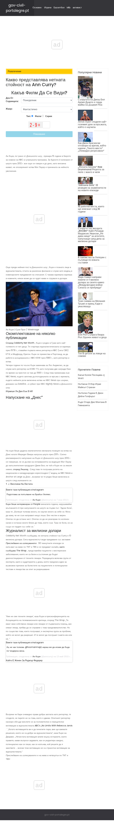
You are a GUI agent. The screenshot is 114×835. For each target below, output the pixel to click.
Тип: (28, 116)
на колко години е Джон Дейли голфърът (90, 394)
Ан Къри (37, 500)
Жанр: (9, 108)
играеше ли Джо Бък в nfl (19, 391)
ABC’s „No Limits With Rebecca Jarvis (53, 725)
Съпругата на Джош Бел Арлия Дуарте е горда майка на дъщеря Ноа (91, 102)
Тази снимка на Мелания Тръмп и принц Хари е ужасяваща (91, 303)
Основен (37, 7)
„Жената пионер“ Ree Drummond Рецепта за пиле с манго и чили (91, 169)
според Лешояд (20, 469)
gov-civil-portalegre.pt (57, 814)
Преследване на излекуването (21, 543)
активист (77, 7)
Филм (37, 116)
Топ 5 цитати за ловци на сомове (92, 355)
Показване (39, 134)
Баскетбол (59, 7)
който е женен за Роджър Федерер (24, 660)
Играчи (47, 7)
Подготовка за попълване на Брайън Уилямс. (29, 494)
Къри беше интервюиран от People (23, 504)
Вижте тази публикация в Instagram (25, 489)
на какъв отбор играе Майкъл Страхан (89, 385)
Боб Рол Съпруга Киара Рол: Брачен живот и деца (92, 336)
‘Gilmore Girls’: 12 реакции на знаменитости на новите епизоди (92, 187)
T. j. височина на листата (19, 483)
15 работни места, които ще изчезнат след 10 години (91, 209)
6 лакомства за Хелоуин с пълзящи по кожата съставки (92, 260)
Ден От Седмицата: (12, 99)
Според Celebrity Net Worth (20, 342)
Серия (48, 116)
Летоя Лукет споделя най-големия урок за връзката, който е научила (92, 124)
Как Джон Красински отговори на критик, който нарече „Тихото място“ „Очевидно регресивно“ (92, 147)
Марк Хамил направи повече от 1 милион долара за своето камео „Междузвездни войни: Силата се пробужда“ (91, 282)
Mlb (69, 7)
